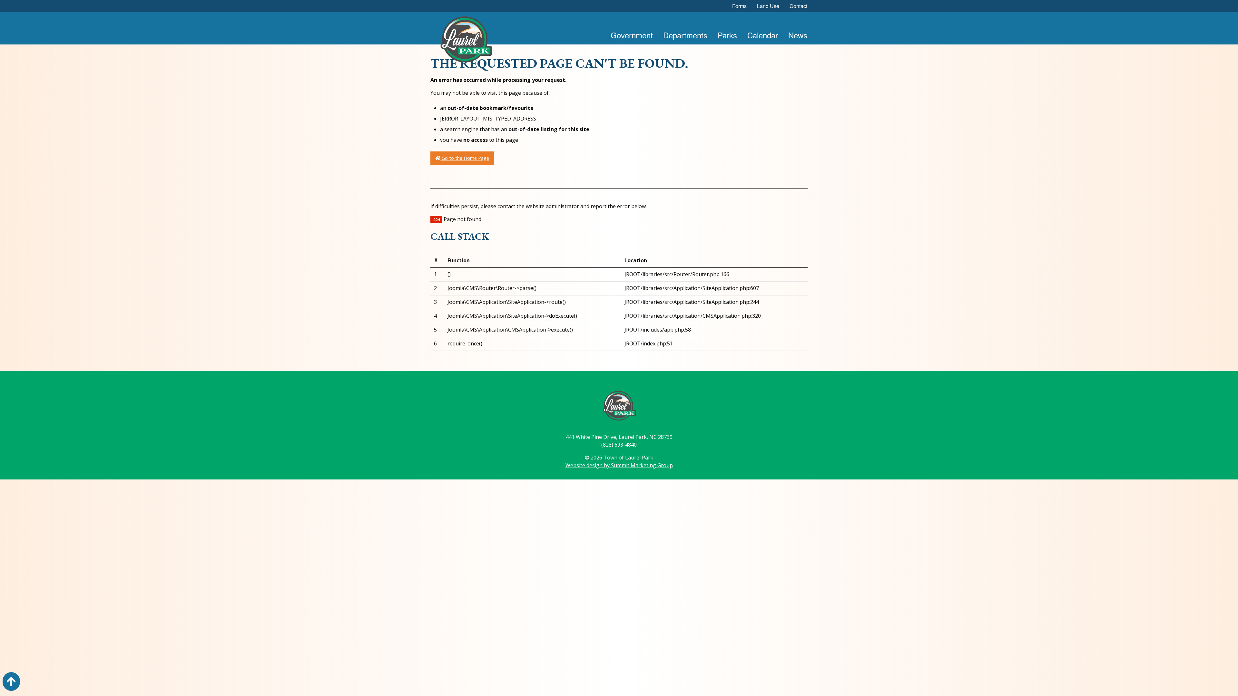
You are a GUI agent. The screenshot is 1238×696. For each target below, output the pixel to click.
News (797, 35)
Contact (798, 6)
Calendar (762, 35)
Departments (685, 35)
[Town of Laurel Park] (466, 41)
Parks (727, 35)
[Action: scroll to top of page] (11, 681)
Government (632, 35)
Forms (739, 6)
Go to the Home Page (464, 158)
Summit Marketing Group (642, 465)
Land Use (768, 6)
